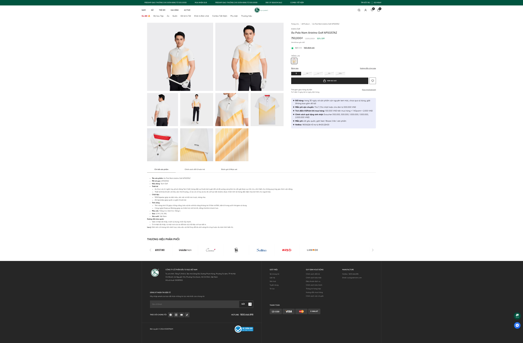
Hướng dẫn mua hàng (314, 292)
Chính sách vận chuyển (315, 296)
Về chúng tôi (274, 274)
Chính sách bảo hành (314, 285)
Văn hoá (273, 281)
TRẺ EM (162, 10)
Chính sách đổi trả (313, 274)
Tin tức (272, 289)
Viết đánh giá (309, 48)
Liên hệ (272, 278)
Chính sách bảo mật (313, 278)
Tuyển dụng (274, 285)
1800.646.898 (246, 315)
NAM (144, 10)
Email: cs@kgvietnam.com (352, 278)
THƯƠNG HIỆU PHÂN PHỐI (163, 239)
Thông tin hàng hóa (313, 289)
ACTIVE (187, 10)
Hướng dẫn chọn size (368, 68)
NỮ (152, 10)
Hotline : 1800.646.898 (350, 274)
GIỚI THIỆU (274, 270)
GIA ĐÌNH (175, 10)
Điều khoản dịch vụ (313, 281)
